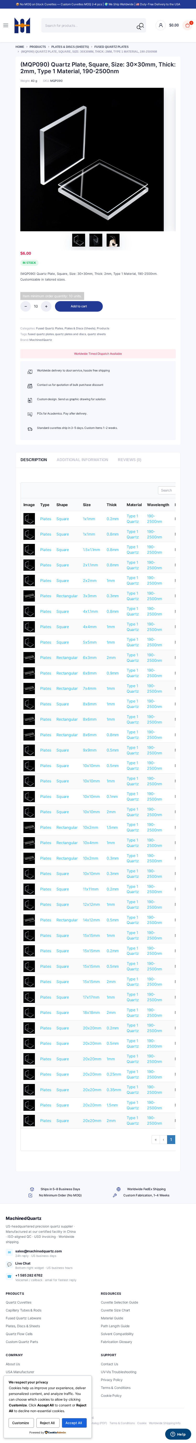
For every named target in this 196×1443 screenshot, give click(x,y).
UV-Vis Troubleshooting (118, 1372)
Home (20, 47)
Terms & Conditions (116, 1388)
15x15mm (91, 935)
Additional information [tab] (82, 460)
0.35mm (114, 1089)
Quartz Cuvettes (18, 1302)
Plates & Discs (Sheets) (70, 47)
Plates (45, 518)
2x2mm (90, 580)
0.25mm (114, 1074)
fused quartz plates (41, 334)
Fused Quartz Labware (23, 1318)
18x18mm (91, 1012)
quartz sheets (96, 334)
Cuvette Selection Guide (119, 1302)
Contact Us (109, 1364)
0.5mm (113, 750)
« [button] (156, 1139)
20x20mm (92, 1028)
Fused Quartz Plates (111, 47)
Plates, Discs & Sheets (23, 1326)
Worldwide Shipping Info (164, 1423)
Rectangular (67, 595)
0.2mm (113, 518)
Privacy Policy (112, 1380)
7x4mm (89, 688)
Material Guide (112, 1318)
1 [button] (171, 1139)
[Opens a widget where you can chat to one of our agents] (178, 1435)
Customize (20, 1423)
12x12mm (91, 904)
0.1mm (112, 796)
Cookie (142, 1423)
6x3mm (90, 657)
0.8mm (113, 534)
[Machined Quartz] (22, 25)
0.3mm (113, 595)
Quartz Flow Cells (19, 1334)
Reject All (47, 1423)
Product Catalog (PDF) (92, 1423)
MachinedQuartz (40, 340)
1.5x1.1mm (91, 549)
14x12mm (91, 920)
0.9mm (113, 673)
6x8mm (90, 673)
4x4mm (90, 626)
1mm (111, 580)
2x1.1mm (90, 565)
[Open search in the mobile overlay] (93, 25)
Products (38, 47)
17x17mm (91, 997)
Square (62, 518)
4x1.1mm (90, 611)
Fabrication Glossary (116, 1342)
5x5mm (90, 642)
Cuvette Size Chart (115, 1310)
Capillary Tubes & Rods (23, 1310)
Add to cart (79, 306)
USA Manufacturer (20, 1372)
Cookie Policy (111, 1395)
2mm (111, 657)
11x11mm (90, 889)
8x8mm (90, 704)
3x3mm (90, 595)
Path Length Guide (115, 1326)
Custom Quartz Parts (22, 1342)
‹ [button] (163, 1139)
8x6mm (90, 719)
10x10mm (91, 765)
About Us (13, 1364)
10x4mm (90, 842)
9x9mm (90, 750)
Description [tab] (34, 460)
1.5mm (112, 827)
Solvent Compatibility (117, 1334)
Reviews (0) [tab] (129, 460)
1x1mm (89, 518)
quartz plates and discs (70, 334)
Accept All (73, 1423)
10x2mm (90, 827)
